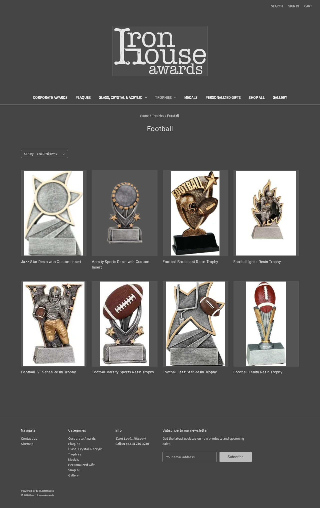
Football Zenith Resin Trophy (258, 372)
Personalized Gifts (223, 97)
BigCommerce (45, 490)
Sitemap (27, 443)
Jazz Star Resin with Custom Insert (51, 262)
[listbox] (52, 154)
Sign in (293, 6)
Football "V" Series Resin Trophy (48, 372)
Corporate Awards (50, 97)
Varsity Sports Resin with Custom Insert (120, 265)
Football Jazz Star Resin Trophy (190, 372)
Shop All (257, 97)
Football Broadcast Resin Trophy (190, 262)
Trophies (163, 97)
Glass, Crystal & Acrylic (120, 97)
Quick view (54, 213)
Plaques (83, 97)
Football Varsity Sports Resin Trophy (123, 372)
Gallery (280, 97)
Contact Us (29, 438)
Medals (191, 97)
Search (277, 6)
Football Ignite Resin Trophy (257, 262)
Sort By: (29, 154)
